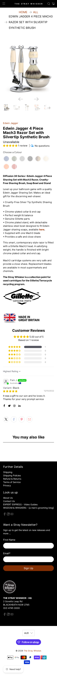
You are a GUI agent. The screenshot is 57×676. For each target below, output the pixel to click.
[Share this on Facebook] (14, 419)
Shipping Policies (12, 475)
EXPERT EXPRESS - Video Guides (20, 504)
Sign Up (28, 568)
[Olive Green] (14, 158)
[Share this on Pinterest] (22, 419)
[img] (10, 391)
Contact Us (9, 501)
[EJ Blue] (6, 158)
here (41, 229)
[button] (10, 145)
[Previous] (20, 99)
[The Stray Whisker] (28, 4)
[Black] (30, 158)
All (35, 12)
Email (6, 553)
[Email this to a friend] (29, 419)
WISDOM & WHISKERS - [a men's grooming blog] (28, 507)
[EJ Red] (14, 166)
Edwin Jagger (10, 123)
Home (23, 12)
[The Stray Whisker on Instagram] (8, 514)
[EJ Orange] (6, 166)
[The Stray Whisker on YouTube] (11, 514)
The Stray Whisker (32, 651)
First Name (9, 539)
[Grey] (22, 158)
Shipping (7, 472)
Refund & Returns (12, 478)
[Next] (36, 99)
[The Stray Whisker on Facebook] (4, 514)
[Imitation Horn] (38, 158)
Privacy (7, 485)
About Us (8, 497)
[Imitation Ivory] (46, 158)
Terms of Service (12, 482)
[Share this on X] (6, 419)
